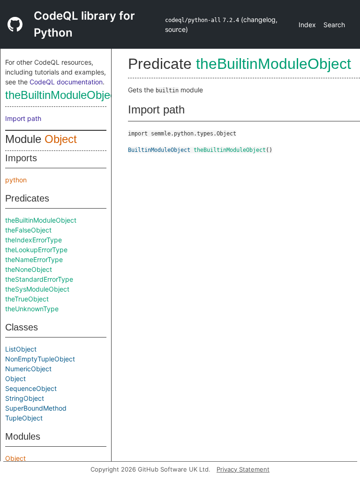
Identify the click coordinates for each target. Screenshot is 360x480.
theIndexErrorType (33, 240)
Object (61, 139)
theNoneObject (28, 269)
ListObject (21, 349)
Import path (23, 118)
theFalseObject (28, 230)
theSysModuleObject (37, 289)
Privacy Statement (243, 469)
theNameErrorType (34, 259)
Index (307, 25)
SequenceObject (31, 388)
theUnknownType (32, 309)
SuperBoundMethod (36, 408)
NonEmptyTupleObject (40, 359)
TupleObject (24, 418)
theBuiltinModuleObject (62, 95)
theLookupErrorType (36, 250)
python (16, 180)
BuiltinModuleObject (159, 150)
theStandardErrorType (39, 279)
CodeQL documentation (66, 82)
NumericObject (28, 369)
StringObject (24, 398)
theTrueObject (27, 299)
